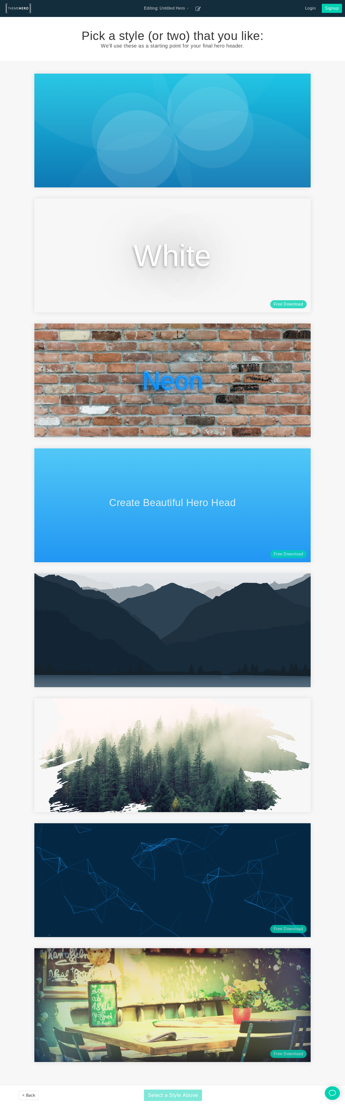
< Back (28, 1095)
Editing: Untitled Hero (166, 8)
